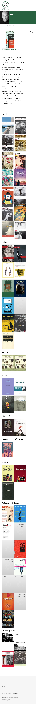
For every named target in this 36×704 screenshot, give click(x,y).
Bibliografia (8, 25)
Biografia (2, 25)
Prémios (14, 25)
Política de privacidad (6, 699)
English (3, 688)
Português (4, 690)
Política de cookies (5, 701)
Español (3, 684)
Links (18, 25)
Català (3, 686)
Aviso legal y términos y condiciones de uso (10, 697)
